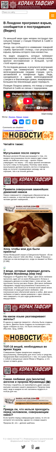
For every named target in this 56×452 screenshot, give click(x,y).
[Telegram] (28, 121)
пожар (25, 117)
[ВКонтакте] (21, 121)
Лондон (12, 117)
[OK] (34, 121)
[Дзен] (41, 121)
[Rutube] (15, 121)
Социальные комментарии (18, 130)
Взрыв (19, 117)
